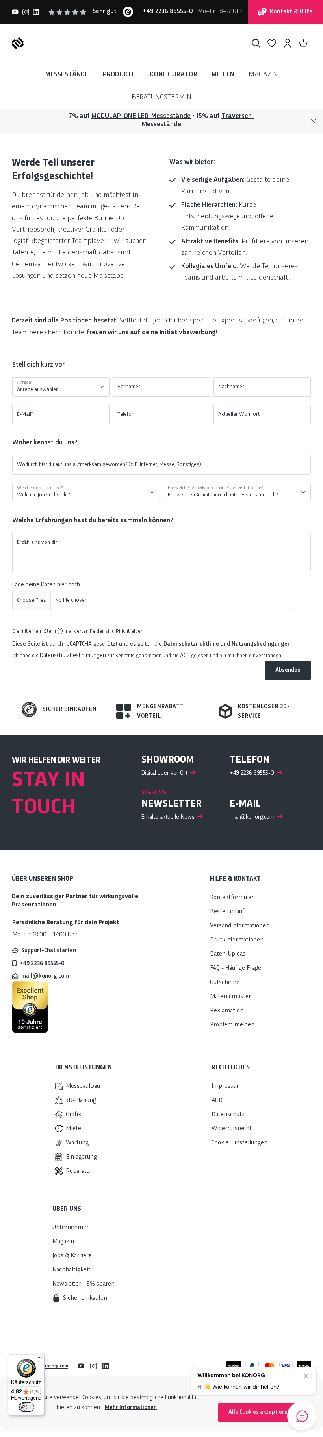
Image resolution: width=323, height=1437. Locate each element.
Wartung (77, 1143)
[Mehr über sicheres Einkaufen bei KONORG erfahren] (30, 1007)
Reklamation (226, 1011)
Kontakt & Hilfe (291, 12)
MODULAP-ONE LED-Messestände (141, 116)
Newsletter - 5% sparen (83, 1284)
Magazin (63, 1242)
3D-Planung (81, 1101)
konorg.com (56, 1366)
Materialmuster (230, 997)
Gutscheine (224, 983)
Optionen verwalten (259, 1391)
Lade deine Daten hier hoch (46, 585)
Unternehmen (71, 1228)
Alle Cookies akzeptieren (259, 1412)
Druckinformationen (237, 940)
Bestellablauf (227, 912)
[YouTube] (15, 12)
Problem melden (232, 1025)
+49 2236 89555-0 (42, 963)
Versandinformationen (239, 926)
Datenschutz (228, 1115)
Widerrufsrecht (232, 1129)
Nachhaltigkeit (71, 1270)
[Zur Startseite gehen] (18, 43)
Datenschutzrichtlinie (191, 644)
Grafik (73, 1115)
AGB (185, 655)
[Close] (313, 121)
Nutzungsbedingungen (261, 644)
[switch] (26, 1407)
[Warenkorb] (303, 43)
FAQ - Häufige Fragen (237, 968)
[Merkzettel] (272, 43)
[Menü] (40, 1359)
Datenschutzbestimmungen (73, 655)
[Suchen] (256, 43)
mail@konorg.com (45, 976)
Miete (73, 1129)
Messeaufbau (83, 1086)
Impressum (227, 1086)
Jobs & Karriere (72, 1256)
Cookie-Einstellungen (239, 1143)
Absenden (288, 670)
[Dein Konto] (287, 43)
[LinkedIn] (36, 12)
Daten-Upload (228, 954)
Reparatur (79, 1171)
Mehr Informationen (131, 1407)
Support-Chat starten (48, 950)
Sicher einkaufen (70, 709)
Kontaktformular (232, 898)
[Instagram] (25, 12)
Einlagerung (81, 1157)
